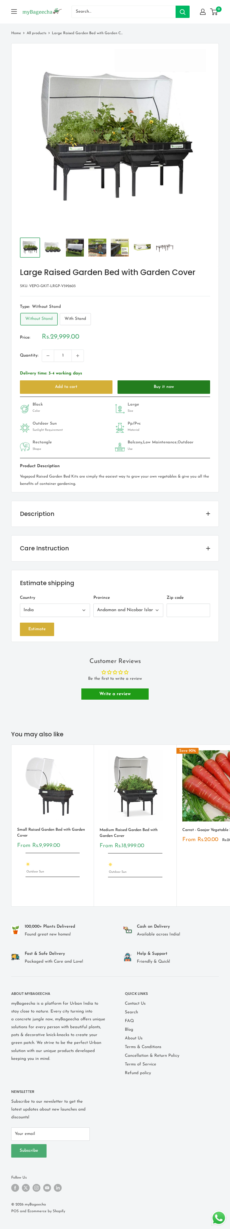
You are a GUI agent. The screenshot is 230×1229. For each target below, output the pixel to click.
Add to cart (66, 387)
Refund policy (138, 1073)
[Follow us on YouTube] (47, 1188)
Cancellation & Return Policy (152, 1056)
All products (36, 33)
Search (131, 1012)
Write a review (115, 694)
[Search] (183, 12)
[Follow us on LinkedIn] (58, 1188)
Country (27, 598)
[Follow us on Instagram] (36, 1188)
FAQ (129, 1021)
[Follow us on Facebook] (15, 1188)
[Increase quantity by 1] (78, 356)
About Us (133, 1038)
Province (101, 598)
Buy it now (164, 387)
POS (15, 1211)
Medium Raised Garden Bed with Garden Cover (129, 833)
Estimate (37, 629)
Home (16, 33)
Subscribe (29, 1151)
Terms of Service (140, 1064)
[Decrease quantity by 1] (48, 356)
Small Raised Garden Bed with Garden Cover (51, 833)
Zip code (175, 598)
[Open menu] (14, 11)
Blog (129, 1030)
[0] (214, 11)
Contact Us (135, 1004)
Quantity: (29, 355)
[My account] (203, 12)
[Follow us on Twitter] (26, 1188)
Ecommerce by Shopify (46, 1211)
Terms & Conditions (143, 1047)
